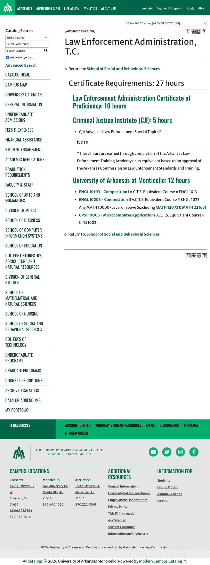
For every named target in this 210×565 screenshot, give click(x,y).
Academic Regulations (25, 159)
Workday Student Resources (118, 425)
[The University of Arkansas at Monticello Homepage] (7, 7)
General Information (23, 104)
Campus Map (16, 84)
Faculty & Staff (19, 184)
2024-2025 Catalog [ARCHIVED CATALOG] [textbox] (153, 23)
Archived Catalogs (22, 390)
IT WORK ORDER (76, 433)
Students (163, 480)
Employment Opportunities (127, 500)
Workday (191, 425)
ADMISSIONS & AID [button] (48, 8)
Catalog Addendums (23, 400)
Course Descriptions (23, 380)
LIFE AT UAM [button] (72, 8)
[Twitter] (166, 453)
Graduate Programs (23, 370)
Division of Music (20, 210)
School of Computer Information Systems (24, 233)
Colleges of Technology (15, 342)
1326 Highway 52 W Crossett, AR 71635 (22, 495)
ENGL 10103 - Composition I (104, 191)
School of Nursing (22, 313)
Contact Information (123, 486)
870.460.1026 (53, 504)
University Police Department (129, 493)
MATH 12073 (167, 207)
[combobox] (166, 23)
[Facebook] (194, 453)
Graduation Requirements (17, 172)
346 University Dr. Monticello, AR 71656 (55, 492)
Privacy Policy (117, 507)
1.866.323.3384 (21, 511)
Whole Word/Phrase (21, 57)
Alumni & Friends (169, 494)
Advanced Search (21, 65)
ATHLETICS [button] (90, 8)
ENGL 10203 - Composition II (105, 199)
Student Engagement (23, 149)
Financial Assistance (23, 139)
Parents (162, 501)
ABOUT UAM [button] (108, 8)
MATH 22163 (193, 207)
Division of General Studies (22, 279)
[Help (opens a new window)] (204, 32)
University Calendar (23, 94)
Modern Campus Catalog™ (162, 561)
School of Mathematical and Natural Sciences (21, 298)
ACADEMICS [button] (24, 8)
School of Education (23, 245)
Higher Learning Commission (148, 547)
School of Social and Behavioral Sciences (24, 326)
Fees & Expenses (19, 129)
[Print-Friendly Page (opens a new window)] (198, 32)
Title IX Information (122, 513)
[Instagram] (180, 453)
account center (78, 425)
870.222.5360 (85, 504)
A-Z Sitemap (117, 520)
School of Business (22, 220)
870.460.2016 (20, 517)
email (150, 425)
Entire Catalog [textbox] (16, 37)
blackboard (169, 425)
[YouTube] (153, 453)
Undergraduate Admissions (19, 117)
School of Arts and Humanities (22, 197)
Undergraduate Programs (19, 358)
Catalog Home (17, 74)
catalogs (35, 561)
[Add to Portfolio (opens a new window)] (193, 32)
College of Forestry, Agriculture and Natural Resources (23, 261)
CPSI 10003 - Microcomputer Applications (117, 215)
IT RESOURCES (20, 425)
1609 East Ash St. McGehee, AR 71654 (87, 492)
